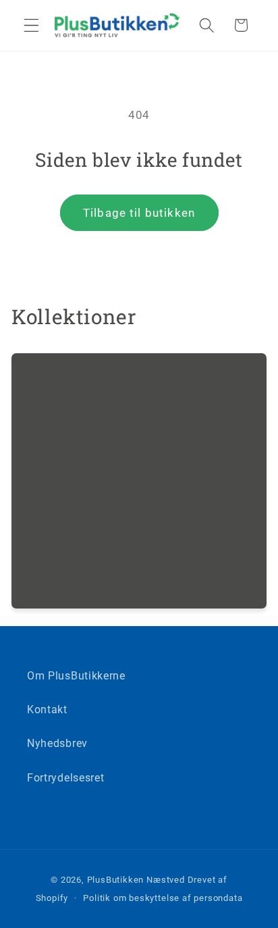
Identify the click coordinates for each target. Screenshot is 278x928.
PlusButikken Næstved (136, 880)
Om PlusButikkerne (76, 675)
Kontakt (47, 709)
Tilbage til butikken (139, 213)
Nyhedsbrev (57, 743)
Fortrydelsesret (65, 777)
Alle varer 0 (63, 480)
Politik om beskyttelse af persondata (162, 898)
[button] (31, 25)
